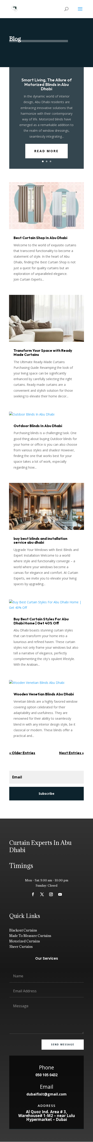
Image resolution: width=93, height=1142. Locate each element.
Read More (46, 151)
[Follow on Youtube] (60, 894)
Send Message (62, 1044)
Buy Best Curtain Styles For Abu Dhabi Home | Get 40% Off (41, 621)
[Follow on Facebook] (33, 894)
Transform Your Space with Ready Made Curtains (43, 352)
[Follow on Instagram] (51, 894)
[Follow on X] (42, 894)
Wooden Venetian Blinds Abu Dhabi (44, 694)
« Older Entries (22, 753)
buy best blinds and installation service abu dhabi (40, 540)
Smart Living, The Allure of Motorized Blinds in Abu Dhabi (46, 84)
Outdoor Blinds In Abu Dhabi (38, 425)
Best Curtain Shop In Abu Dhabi (40, 237)
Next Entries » (71, 753)
